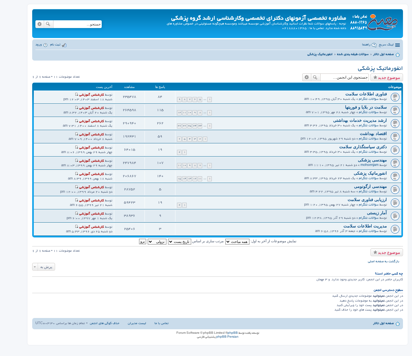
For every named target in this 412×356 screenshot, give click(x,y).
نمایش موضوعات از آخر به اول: (272, 241)
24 (194, 125)
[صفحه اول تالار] (373, 21)
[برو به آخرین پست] (76, 95)
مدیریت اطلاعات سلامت (365, 226)
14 (184, 178)
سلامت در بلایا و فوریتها (366, 107)
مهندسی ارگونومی (370, 186)
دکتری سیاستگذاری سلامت (363, 146)
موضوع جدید (389, 77)
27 (179, 125)
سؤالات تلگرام (369, 99)
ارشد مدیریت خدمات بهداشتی (360, 120)
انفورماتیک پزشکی (380, 69)
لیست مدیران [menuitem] (137, 323)
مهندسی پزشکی (372, 160)
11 (184, 112)
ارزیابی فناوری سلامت (367, 199)
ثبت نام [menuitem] (55, 45)
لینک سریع (386, 45)
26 (184, 125)
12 (179, 112)
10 (189, 112)
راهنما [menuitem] (366, 45)
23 (199, 125)
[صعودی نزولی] (156, 241)
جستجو (48, 24)
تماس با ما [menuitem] (161, 323)
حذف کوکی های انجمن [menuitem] (104, 323)
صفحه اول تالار (383, 323)
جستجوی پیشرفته (39, 24)
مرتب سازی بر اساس (207, 241)
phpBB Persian (227, 337)
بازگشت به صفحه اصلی (383, 262)
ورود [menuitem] (38, 45)
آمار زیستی (377, 212)
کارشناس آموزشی (91, 95)
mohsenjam (369, 165)
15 (179, 178)
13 (189, 178)
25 (189, 125)
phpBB (233, 333)
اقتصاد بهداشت (373, 133)
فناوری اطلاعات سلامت (366, 93)
